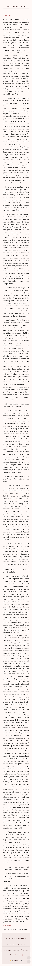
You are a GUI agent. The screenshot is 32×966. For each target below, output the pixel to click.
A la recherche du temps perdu (16, 938)
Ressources (24, 950)
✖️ (21, 960)
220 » (9, 15)
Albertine (16, 950)
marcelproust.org (17, 955)
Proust (8, 6)
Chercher (23, 6)
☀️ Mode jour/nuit (14, 960)
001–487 (15, 6)
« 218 (5, 15)
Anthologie (7, 950)
